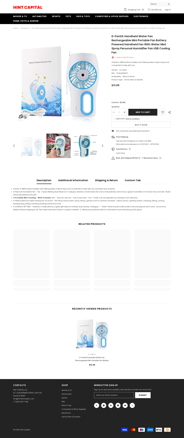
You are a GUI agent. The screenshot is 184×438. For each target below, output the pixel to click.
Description (44, 180)
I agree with (120, 118)
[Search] (160, 4)
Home (15, 28)
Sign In (168, 10)
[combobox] (158, 4)
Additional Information (73, 180)
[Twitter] (132, 405)
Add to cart (143, 112)
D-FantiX (123, 70)
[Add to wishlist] (162, 112)
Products (25, 28)
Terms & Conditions (132, 119)
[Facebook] (96, 405)
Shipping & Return (106, 180)
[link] (31, 284)
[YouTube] (125, 405)
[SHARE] (168, 112)
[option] (58, 79)
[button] (14, 146)
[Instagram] (103, 405)
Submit (143, 395)
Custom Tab (133, 180)
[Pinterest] (110, 405)
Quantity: (116, 107)
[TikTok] (118, 405)
